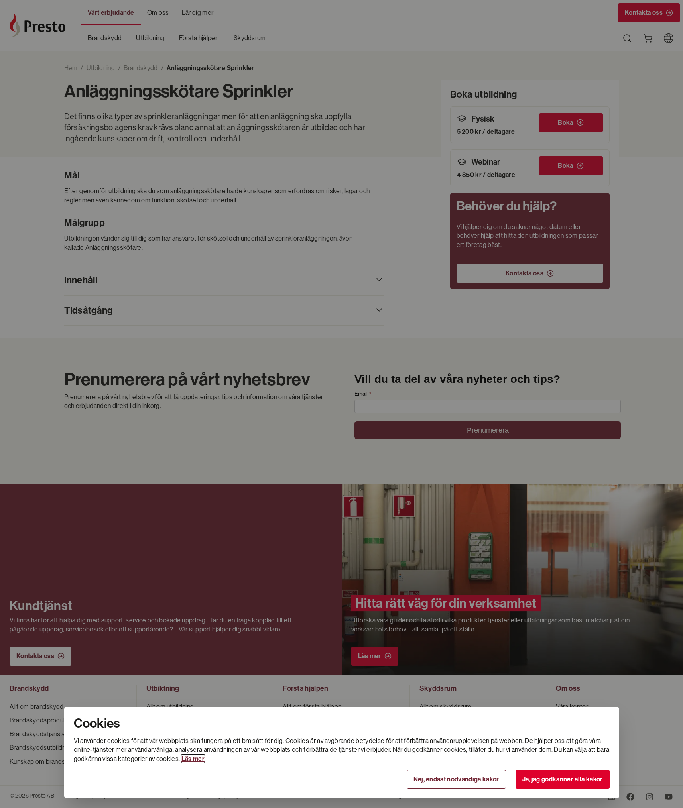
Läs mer (193, 759)
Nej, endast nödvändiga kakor (456, 779)
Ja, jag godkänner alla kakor (562, 779)
